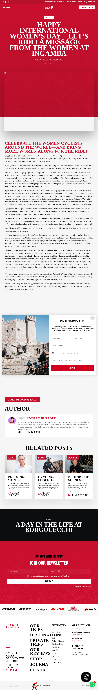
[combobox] (55, 353)
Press (54, 653)
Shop (36, 659)
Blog (49, 17)
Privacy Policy (36, 686)
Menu (8, 7)
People (73, 457)
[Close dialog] (92, 318)
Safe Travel (56, 656)
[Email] (53, 432)
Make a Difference (58, 641)
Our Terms (47, 686)
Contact (38, 670)
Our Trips (36, 627)
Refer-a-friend (57, 659)
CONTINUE (49, 581)
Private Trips (38, 642)
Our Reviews (38, 651)
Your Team (56, 650)
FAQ (53, 638)
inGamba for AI (57, 662)
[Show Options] (92, 360)
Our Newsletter (57, 644)
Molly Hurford (51, 59)
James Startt (80, 495)
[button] (22, 399)
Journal (38, 664)
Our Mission (56, 647)
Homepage (56, 629)
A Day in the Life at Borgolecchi (49, 525)
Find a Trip (56, 632)
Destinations (38, 635)
